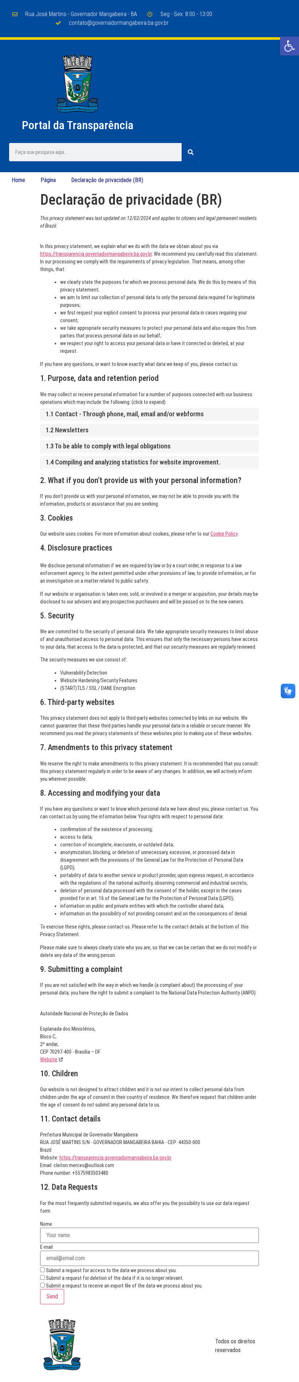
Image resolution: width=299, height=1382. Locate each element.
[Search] (191, 152)
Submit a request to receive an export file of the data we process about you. (124, 1285)
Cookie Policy (223, 534)
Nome (46, 1224)
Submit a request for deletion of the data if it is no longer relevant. (114, 1278)
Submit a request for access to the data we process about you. (111, 1270)
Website (48, 1059)
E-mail (46, 1247)
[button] (289, 45)
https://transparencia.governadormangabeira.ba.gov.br (96, 254)
